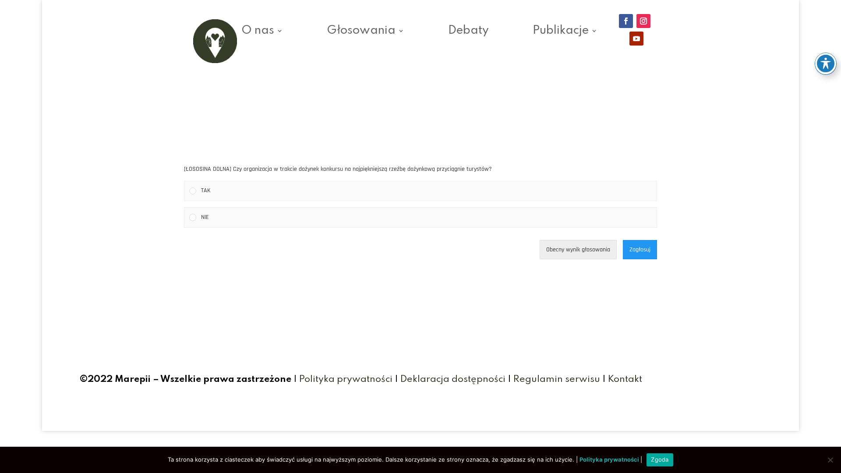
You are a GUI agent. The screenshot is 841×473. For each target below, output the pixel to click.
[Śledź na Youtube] (636, 39)
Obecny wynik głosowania (578, 250)
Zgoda (659, 459)
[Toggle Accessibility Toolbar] (825, 63)
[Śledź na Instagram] (643, 21)
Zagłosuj (639, 250)
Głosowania (361, 32)
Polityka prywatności (345, 379)
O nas (257, 32)
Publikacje (561, 32)
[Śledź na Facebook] (626, 21)
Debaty (468, 32)
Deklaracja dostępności (452, 379)
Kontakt (625, 379)
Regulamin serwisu (556, 379)
